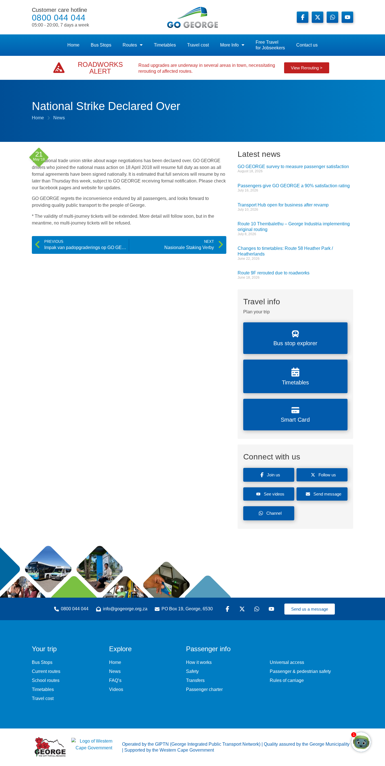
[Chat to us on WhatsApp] (257, 609)
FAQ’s (115, 680)
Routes (130, 45)
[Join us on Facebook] (302, 17)
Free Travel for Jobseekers (270, 45)
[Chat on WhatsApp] (332, 17)
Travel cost (198, 45)
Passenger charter (204, 689)
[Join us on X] (317, 17)
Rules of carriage (287, 680)
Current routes (46, 671)
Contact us (307, 45)
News (115, 671)
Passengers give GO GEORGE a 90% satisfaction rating (294, 185)
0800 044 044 (60, 17)
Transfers (195, 680)
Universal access (287, 662)
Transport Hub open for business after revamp (283, 204)
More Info (229, 45)
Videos (116, 689)
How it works (199, 662)
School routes (45, 680)
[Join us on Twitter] (242, 609)
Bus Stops (101, 45)
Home (73, 45)
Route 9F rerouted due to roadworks (273, 272)
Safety (192, 671)
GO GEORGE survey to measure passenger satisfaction (293, 166)
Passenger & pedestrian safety (300, 671)
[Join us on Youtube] (347, 17)
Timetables (165, 45)
